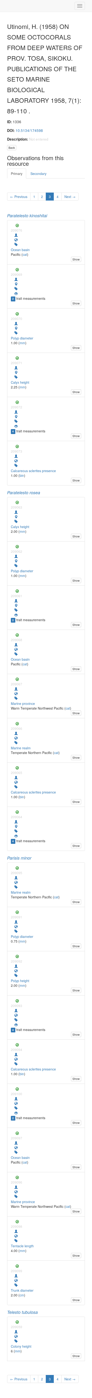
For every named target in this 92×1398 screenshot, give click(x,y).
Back (11, 148)
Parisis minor (19, 858)
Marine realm (21, 748)
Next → (69, 196)
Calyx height (20, 382)
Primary (16, 173)
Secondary (38, 173)
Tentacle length (22, 1246)
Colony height (21, 1346)
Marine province (23, 703)
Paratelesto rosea (23, 492)
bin (22, 475)
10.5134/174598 (29, 130)
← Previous (18, 196)
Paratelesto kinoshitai (27, 215)
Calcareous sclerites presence (33, 470)
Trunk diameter (22, 1290)
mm (22, 342)
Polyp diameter (22, 338)
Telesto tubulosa (22, 1312)
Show (76, 259)
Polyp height (20, 980)
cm (22, 1295)
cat (25, 254)
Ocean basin (20, 249)
